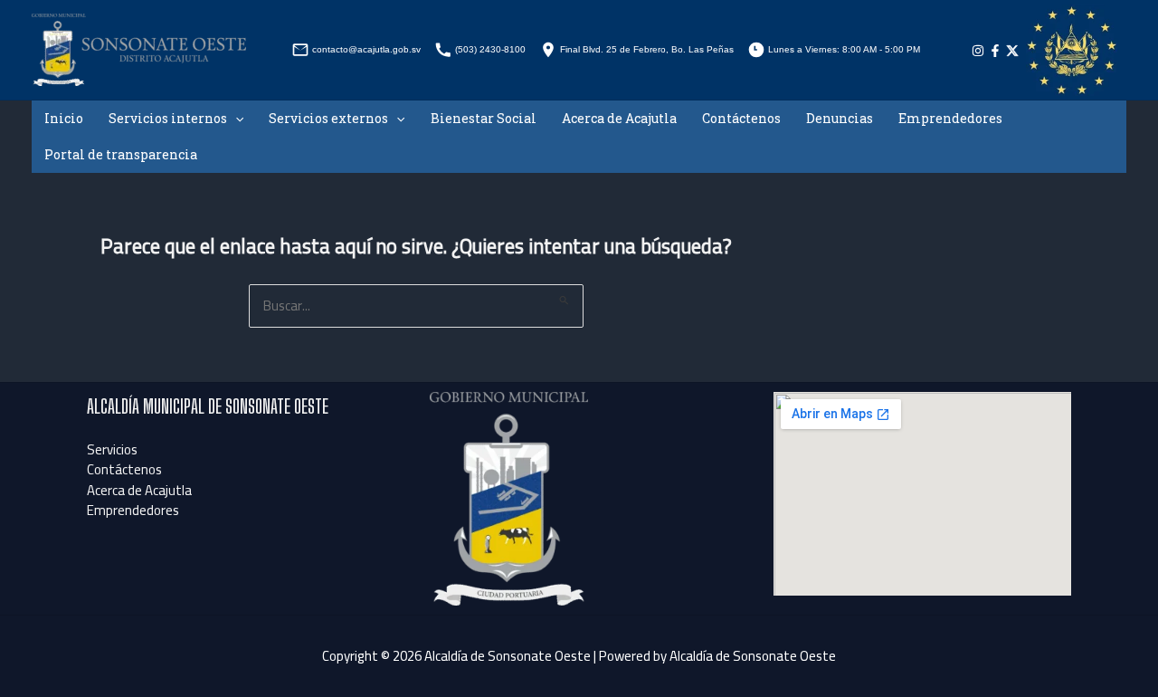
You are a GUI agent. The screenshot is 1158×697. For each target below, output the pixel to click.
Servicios (112, 449)
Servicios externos (328, 118)
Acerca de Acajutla (619, 118)
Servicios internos (168, 118)
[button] (235, 118)
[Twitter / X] (1012, 50)
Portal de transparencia (120, 154)
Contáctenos (741, 118)
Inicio (63, 118)
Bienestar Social (483, 118)
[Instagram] (978, 50)
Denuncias (839, 118)
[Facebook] (995, 50)
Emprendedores (950, 118)
